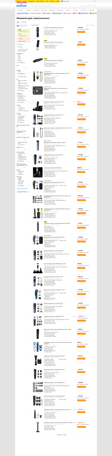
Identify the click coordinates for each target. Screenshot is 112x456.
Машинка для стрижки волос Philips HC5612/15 (54, 289)
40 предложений (81, 227)
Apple (75, 13)
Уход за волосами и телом (35, 16)
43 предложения (81, 146)
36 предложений (81, 159)
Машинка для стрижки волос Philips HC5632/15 (54, 182)
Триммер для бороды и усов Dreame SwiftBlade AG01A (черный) (58, 422)
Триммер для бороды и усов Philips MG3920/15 (54, 396)
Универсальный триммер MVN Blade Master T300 (55, 263)
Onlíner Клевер (66, 1)
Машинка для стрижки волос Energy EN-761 (53, 42)
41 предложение (81, 281)
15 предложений (81, 241)
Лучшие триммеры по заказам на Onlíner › (24, 25)
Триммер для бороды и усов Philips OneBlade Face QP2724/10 (57, 128)
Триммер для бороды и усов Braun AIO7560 (53, 114)
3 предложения (81, 44)
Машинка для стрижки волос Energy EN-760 (53, 60)
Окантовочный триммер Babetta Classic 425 (54, 27)
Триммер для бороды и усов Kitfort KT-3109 (54, 101)
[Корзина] (94, 6)
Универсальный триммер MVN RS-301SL (52, 167)
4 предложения (81, 31)
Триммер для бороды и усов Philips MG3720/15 (54, 369)
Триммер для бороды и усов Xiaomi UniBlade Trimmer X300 (57, 223)
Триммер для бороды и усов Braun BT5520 (53, 154)
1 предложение (81, 104)
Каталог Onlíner (19, 16)
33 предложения (81, 132)
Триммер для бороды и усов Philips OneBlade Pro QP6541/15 (57, 409)
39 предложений (81, 119)
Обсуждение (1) (54, 345)
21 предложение (81, 186)
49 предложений (81, 92)
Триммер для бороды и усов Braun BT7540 (53, 303)
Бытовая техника (26, 16)
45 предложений (81, 294)
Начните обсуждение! (59, 29)
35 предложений (81, 200)
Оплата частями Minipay (36, 13)
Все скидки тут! (68, 13)
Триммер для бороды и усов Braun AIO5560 (53, 250)
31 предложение (81, 255)
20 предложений (81, 77)
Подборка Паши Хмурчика (96, 13)
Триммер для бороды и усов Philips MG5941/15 (54, 382)
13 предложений (81, 386)
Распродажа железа (84, 13)
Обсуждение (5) (54, 91)
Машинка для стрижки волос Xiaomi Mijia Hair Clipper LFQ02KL (57, 329)
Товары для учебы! (57, 13)
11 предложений (81, 213)
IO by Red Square (47, 13)
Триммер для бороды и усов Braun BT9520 (53, 276)
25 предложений (81, 400)
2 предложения (81, 64)
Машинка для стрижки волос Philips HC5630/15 (54, 237)
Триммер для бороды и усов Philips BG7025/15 (54, 356)
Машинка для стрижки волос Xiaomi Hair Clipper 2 (55, 142)
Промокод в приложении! (23, 13)
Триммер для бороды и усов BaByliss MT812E (54, 316)
